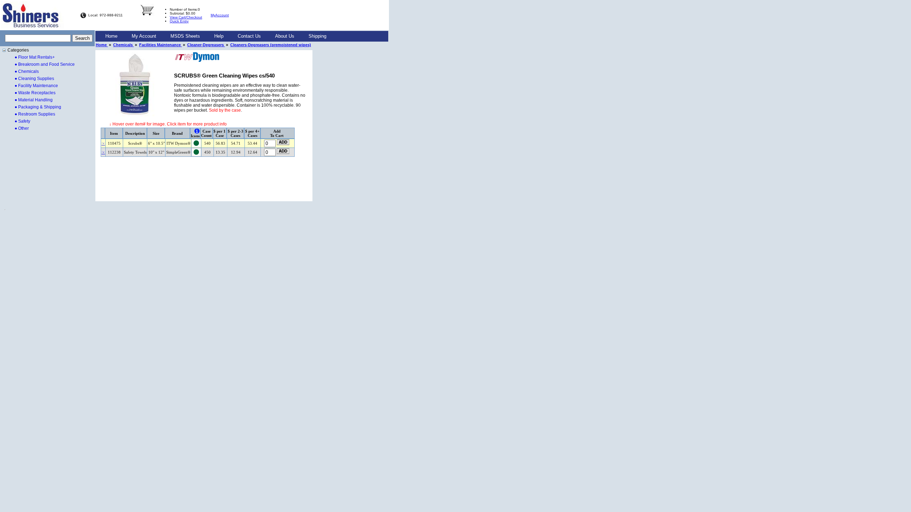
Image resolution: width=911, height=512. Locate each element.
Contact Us (249, 36)
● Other (22, 128)
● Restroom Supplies (35, 114)
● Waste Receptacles (35, 92)
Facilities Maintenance (160, 45)
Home (111, 36)
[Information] (197, 131)
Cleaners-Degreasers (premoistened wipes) (270, 45)
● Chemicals (27, 71)
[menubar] (215, 36)
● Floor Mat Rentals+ (35, 57)
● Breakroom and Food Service (45, 64)
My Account (144, 36)
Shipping (317, 36)
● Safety (22, 121)
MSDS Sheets (185, 36)
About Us (284, 36)
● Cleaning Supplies (34, 78)
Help (218, 36)
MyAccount (220, 15)
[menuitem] (111, 36)
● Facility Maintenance (36, 85)
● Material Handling (34, 99)
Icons (195, 136)
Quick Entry (179, 21)
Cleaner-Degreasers (206, 45)
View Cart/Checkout (186, 17)
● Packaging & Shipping (38, 107)
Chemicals (123, 45)
